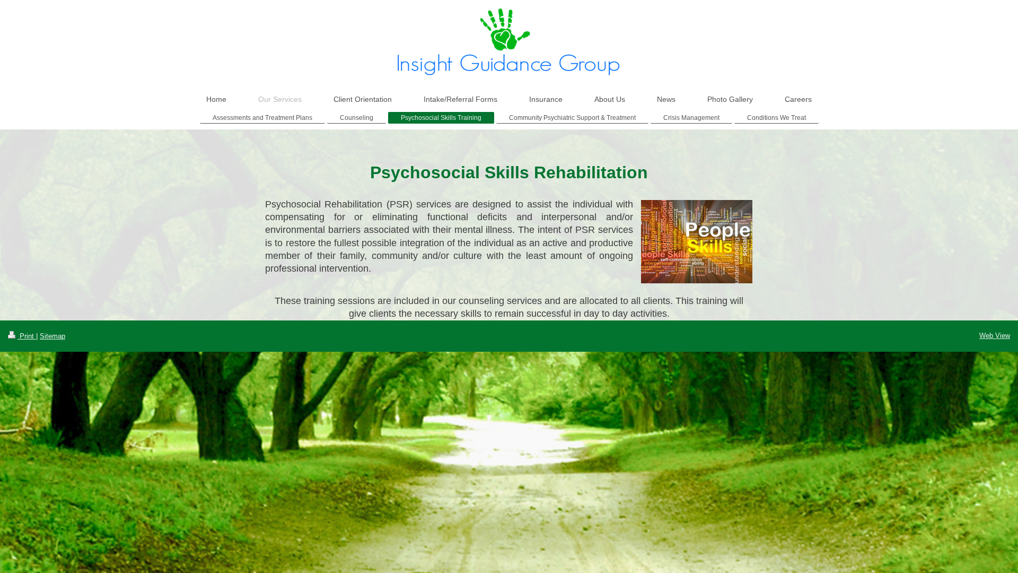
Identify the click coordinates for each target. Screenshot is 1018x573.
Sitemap (52, 336)
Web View (994, 336)
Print (26, 336)
